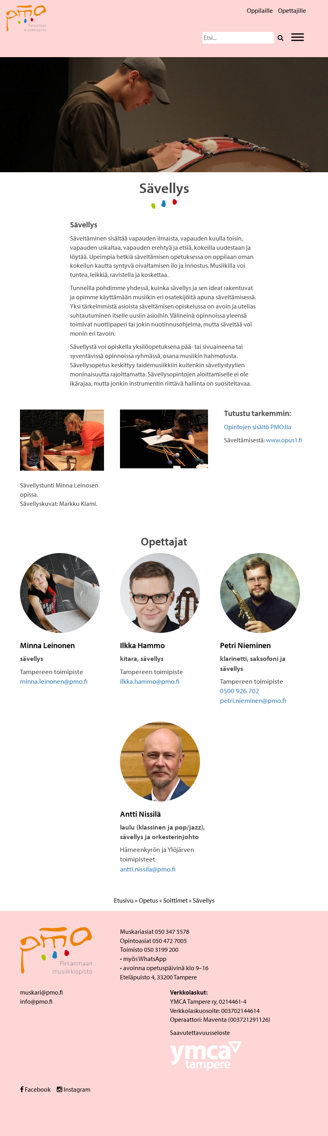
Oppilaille (260, 10)
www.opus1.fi (284, 440)
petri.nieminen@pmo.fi (253, 700)
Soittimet (175, 900)
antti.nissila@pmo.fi (148, 869)
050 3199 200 (161, 949)
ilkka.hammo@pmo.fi (150, 681)
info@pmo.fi (36, 1001)
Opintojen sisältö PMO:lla (257, 427)
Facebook (37, 1089)
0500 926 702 (239, 690)
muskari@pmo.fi (41, 992)
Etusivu (124, 900)
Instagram (76, 1089)
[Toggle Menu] (297, 37)
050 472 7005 (169, 941)
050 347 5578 (172, 931)
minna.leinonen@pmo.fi (54, 681)
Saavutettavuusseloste (200, 1033)
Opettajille (292, 10)
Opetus (148, 900)
